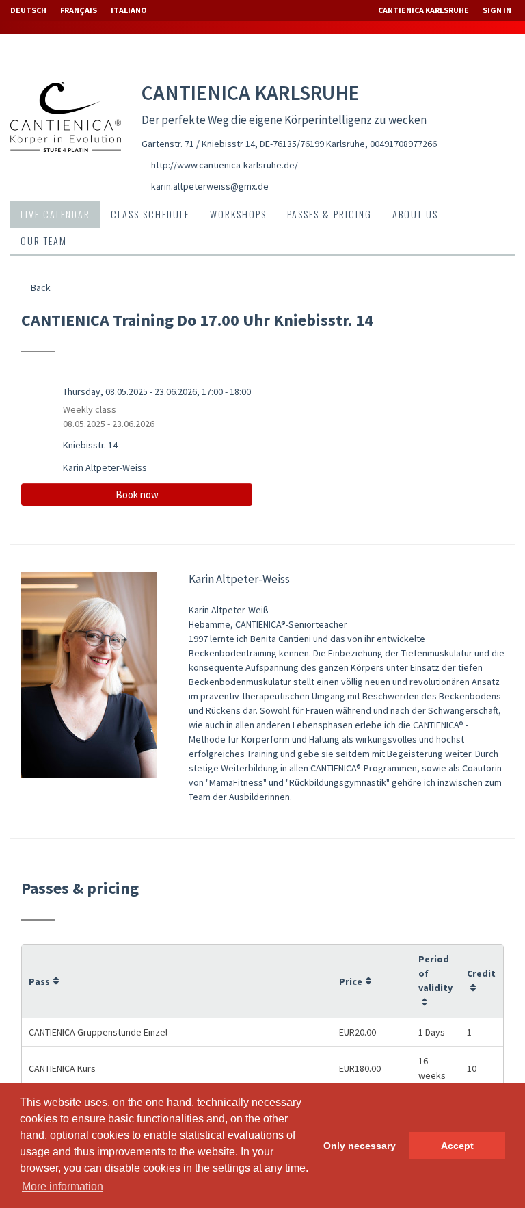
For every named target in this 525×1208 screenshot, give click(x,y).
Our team (44, 240)
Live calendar (55, 214)
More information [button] (62, 1186)
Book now (137, 494)
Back (40, 287)
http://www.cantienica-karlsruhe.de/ (224, 165)
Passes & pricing (329, 214)
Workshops (238, 214)
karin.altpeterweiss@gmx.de (210, 186)
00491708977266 (403, 144)
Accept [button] (457, 1145)
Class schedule (150, 214)
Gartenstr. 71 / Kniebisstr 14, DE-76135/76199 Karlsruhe (253, 144)
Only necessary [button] (359, 1145)
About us (415, 214)
